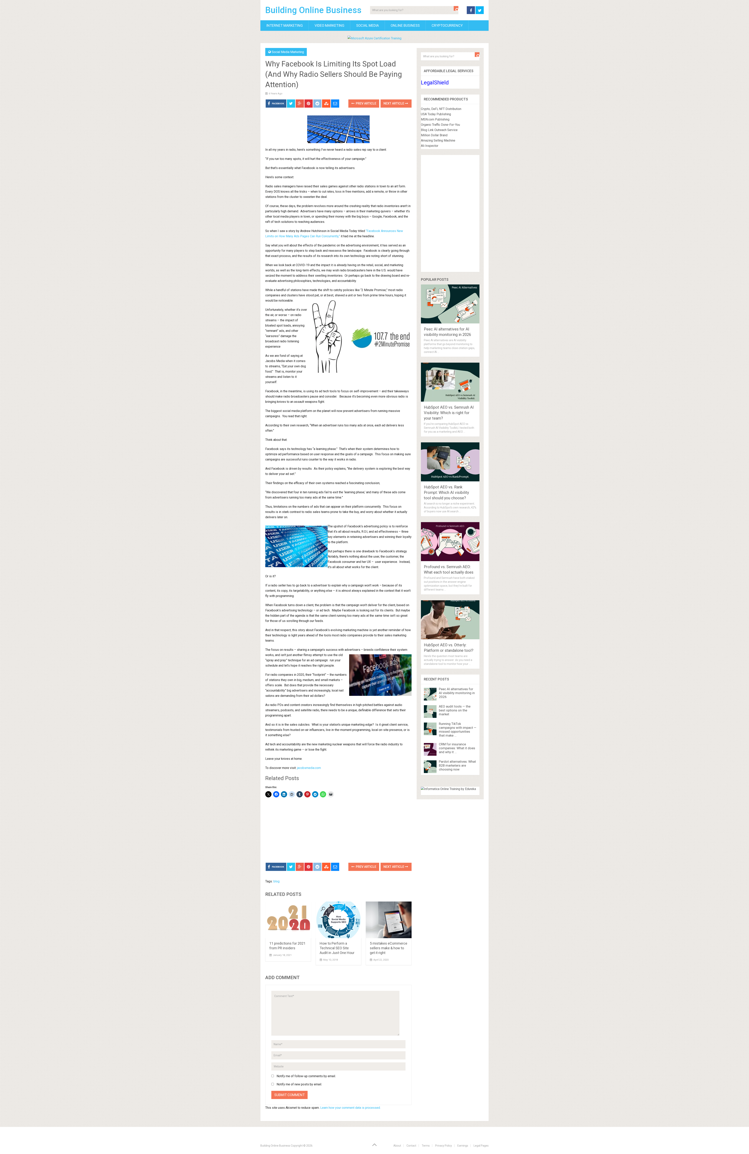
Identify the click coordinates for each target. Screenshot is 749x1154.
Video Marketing (329, 25)
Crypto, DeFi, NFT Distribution (441, 109)
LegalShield (435, 82)
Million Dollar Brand (434, 135)
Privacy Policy (443, 1145)
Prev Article (365, 103)
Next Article (394, 103)
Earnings (462, 1145)
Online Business (405, 25)
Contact (411, 1145)
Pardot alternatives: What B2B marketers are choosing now (457, 765)
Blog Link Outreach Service (439, 130)
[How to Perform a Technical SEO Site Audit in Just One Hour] (338, 920)
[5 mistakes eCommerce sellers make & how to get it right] (389, 920)
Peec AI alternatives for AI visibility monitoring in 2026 (457, 693)
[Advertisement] (338, 830)
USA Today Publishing (436, 114)
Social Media (367, 25)
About (397, 1145)
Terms (426, 1145)
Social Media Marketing (288, 52)
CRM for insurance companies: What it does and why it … (457, 748)
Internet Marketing (284, 25)
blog (276, 881)
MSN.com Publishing (435, 119)
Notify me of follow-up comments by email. (306, 1076)
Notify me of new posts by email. (299, 1084)
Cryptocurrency (447, 25)
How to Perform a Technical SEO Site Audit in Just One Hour (337, 948)
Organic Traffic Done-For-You (440, 125)
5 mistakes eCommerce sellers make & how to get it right (388, 948)
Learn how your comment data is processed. (350, 1108)
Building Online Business (313, 10)
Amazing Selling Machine (438, 140)
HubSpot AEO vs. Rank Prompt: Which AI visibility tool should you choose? (446, 492)
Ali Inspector (429, 146)
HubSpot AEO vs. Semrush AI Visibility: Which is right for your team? (449, 413)
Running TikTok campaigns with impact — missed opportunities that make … (457, 729)
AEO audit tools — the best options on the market (454, 710)
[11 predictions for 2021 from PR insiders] (288, 920)
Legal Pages (481, 1145)
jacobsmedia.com (309, 768)
